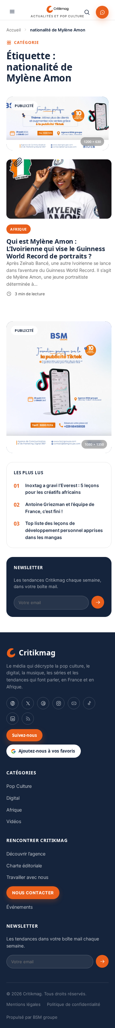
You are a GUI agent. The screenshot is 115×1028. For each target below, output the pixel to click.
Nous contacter (33, 892)
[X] (28, 703)
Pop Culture (19, 786)
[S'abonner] (97, 602)
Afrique (14, 810)
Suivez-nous (24, 735)
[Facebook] (12, 703)
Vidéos (13, 821)
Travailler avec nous (27, 877)
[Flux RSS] (28, 718)
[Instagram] (58, 703)
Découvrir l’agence (25, 854)
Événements (19, 907)
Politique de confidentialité (73, 1004)
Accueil (13, 29)
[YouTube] (74, 703)
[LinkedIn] (12, 718)
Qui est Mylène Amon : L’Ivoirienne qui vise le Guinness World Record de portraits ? (55, 248)
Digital (12, 798)
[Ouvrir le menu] (12, 11)
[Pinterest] (43, 703)
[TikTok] (89, 703)
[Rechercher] (87, 12)
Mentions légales (23, 1004)
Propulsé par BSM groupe (31, 1017)
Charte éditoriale (24, 866)
